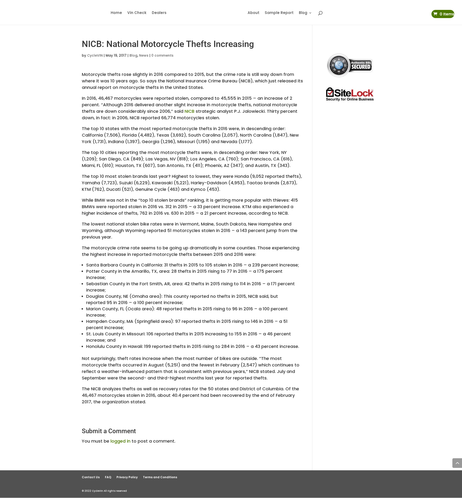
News (143, 55)
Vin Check (137, 13)
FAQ (108, 477)
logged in (120, 441)
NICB (189, 111)
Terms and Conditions (160, 477)
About (253, 13)
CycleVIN (95, 55)
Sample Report (279, 13)
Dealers (159, 13)
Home (116, 13)
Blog (303, 13)
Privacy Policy (127, 477)
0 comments (162, 55)
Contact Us (91, 477)
